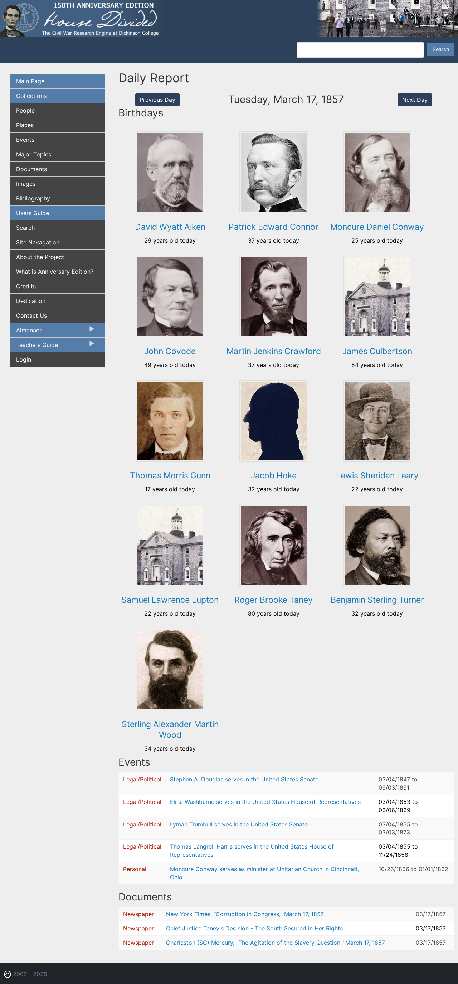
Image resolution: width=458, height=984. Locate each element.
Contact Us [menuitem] (31, 315)
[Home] (229, 17)
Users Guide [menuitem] (32, 213)
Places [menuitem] (25, 125)
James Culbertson (377, 351)
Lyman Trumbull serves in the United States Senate (239, 824)
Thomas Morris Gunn (170, 476)
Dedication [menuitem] (30, 300)
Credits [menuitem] (26, 286)
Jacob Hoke (274, 476)
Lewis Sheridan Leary (377, 476)
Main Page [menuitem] (30, 81)
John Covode (170, 351)
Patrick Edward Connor (273, 227)
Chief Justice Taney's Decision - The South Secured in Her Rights (254, 928)
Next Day (415, 99)
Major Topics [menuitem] (33, 154)
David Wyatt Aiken (170, 227)
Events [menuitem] (25, 139)
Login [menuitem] (23, 359)
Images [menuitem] (25, 183)
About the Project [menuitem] (40, 256)
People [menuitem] (25, 110)
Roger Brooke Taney (273, 600)
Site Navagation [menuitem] (37, 242)
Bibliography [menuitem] (33, 198)
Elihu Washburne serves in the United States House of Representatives (265, 801)
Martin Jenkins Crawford (273, 351)
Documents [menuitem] (31, 169)
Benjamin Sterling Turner (377, 600)
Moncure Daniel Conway (377, 227)
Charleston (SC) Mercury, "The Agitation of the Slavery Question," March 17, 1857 (275, 942)
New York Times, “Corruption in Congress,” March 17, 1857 (245, 914)
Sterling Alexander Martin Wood (170, 729)
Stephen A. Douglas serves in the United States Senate (244, 779)
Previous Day (157, 99)
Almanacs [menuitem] (26, 332)
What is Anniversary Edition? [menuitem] (54, 271)
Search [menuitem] (25, 227)
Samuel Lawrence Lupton (170, 600)
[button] (170, 210)
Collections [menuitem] (31, 95)
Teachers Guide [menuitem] (34, 346)
